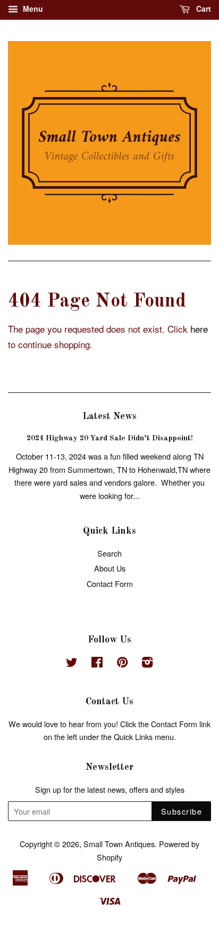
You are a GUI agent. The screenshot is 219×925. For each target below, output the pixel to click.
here (199, 328)
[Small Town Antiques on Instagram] (147, 663)
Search (109, 553)
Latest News (109, 416)
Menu (32, 8)
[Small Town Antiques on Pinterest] (122, 663)
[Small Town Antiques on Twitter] (72, 663)
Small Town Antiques (119, 843)
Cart (202, 8)
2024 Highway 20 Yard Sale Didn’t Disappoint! (110, 438)
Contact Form (110, 583)
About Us (109, 568)
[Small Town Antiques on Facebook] (97, 663)
